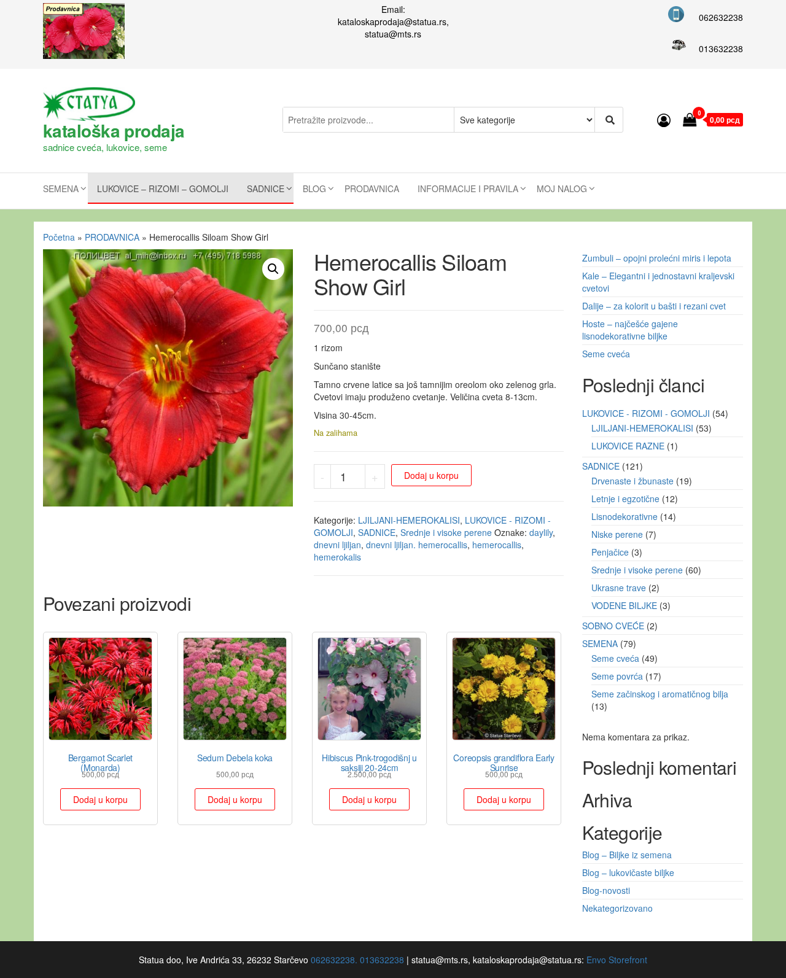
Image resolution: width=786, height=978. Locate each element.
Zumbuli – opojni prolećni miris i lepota (656, 258)
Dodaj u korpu (431, 475)
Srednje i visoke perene (446, 532)
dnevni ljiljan (337, 544)
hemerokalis (337, 557)
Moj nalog (562, 188)
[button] (273, 269)
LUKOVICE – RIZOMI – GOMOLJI (162, 188)
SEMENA (61, 188)
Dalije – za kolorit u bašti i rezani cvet (654, 306)
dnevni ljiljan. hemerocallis (416, 544)
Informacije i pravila (468, 188)
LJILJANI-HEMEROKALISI (409, 520)
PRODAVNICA (371, 188)
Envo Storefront (616, 959)
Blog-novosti (606, 890)
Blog (314, 188)
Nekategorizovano (617, 908)
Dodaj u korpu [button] (100, 799)
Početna (59, 237)
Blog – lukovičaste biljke (628, 872)
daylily (541, 532)
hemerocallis (496, 544)
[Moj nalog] (663, 119)
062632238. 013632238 (357, 959)
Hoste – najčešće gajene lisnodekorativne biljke (630, 329)
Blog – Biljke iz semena (627, 854)
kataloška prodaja (113, 130)
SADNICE (265, 188)
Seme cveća (606, 353)
